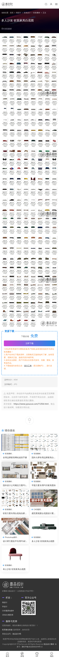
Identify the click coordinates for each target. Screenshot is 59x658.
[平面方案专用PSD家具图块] (44, 470)
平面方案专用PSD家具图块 (44, 485)
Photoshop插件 (11, 537)
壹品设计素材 (49, 644)
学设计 (4, 606)
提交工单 (28, 365)
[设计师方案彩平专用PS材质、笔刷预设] (15, 526)
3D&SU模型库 (7, 615)
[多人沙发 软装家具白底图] (44, 526)
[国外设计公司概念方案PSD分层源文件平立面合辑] (15, 470)
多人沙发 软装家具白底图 (43, 541)
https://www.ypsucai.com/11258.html (31, 404)
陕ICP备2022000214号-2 (32, 647)
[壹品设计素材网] (7, 4)
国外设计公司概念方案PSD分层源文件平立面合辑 (15, 485)
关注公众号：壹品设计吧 (11, 634)
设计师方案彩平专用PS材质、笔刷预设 (14, 541)
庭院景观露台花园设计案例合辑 (44, 513)
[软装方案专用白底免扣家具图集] (15, 498)
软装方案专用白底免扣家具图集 (15, 513)
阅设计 (4, 602)
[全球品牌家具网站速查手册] (15, 442)
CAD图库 (37, 509)
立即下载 (29, 343)
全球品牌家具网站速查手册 (15, 457)
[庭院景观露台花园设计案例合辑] (44, 498)
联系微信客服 (7, 630)
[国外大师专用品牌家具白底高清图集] (44, 442)
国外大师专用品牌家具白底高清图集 (44, 457)
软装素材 (8, 29)
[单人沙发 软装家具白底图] (15, 553)
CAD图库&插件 (8, 611)
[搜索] (46, 4)
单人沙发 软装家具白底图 (14, 569)
